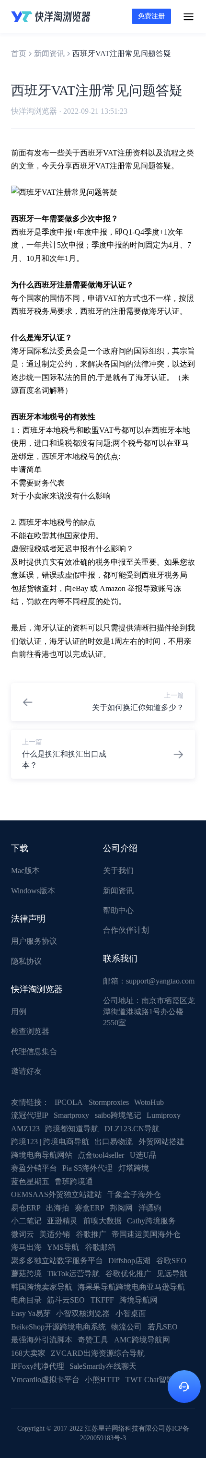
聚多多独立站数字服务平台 (57, 1260)
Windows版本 (33, 891)
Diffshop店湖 (129, 1260)
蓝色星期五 (30, 1181)
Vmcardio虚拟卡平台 (45, 1379)
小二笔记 (26, 1221)
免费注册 (151, 16)
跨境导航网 (138, 1300)
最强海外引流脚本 (41, 1340)
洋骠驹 (149, 1208)
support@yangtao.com (160, 981)
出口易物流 (113, 1142)
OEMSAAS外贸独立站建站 (56, 1194)
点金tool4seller (101, 1155)
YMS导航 (63, 1247)
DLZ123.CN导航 (132, 1129)
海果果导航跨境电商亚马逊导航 (131, 1287)
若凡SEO (163, 1327)
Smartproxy (71, 1115)
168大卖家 (28, 1353)
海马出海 (26, 1247)
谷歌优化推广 (128, 1273)
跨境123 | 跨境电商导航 (50, 1142)
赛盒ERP (89, 1208)
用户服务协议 (34, 941)
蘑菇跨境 (26, 1273)
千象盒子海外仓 (134, 1194)
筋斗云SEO (66, 1300)
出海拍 (57, 1208)
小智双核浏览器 (83, 1313)
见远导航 (172, 1273)
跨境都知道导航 (72, 1129)
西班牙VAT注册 (106, 153)
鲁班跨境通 (74, 1181)
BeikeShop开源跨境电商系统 (58, 1327)
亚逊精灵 (62, 1221)
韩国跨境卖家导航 (41, 1287)
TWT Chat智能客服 (157, 1379)
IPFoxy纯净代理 (37, 1366)
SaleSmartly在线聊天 (103, 1366)
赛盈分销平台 (34, 1168)
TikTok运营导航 (73, 1273)
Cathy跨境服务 (151, 1221)
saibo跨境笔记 (118, 1115)
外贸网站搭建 (161, 1142)
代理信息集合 (34, 1051)
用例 (18, 1012)
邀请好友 (26, 1071)
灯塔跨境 (133, 1168)
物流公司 (126, 1327)
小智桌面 (130, 1313)
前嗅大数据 (102, 1221)
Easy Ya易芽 (31, 1313)
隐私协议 (26, 961)
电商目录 (26, 1300)
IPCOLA (69, 1102)
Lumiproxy (164, 1115)
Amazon (113, 588)
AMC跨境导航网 (142, 1340)
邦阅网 (121, 1208)
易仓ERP (26, 1208)
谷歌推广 (91, 1234)
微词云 (22, 1234)
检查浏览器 (30, 1031)
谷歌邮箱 (100, 1247)
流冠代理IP (29, 1115)
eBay (80, 588)
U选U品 (143, 1155)
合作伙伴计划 (126, 930)
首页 (18, 53)
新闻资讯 (49, 53)
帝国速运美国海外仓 (146, 1234)
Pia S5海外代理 (87, 1168)
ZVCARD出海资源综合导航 (98, 1353)
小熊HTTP (102, 1379)
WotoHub (149, 1102)
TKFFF (102, 1300)
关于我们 (118, 870)
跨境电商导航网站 (41, 1155)
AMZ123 (25, 1129)
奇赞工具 (93, 1340)
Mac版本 (25, 870)
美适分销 (54, 1234)
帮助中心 (118, 910)
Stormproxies (109, 1102)
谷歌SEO (171, 1260)
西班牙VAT (91, 166)
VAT (110, 298)
